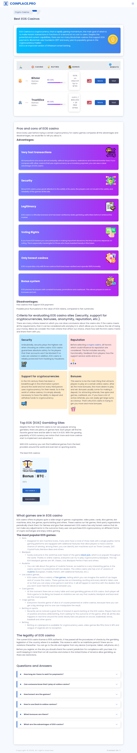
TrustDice (37, 100)
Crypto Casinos (22, 12)
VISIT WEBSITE (30, 491)
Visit (114, 81)
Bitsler (35, 78)
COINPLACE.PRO (23, 3)
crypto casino (94, 344)
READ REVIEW (30, 499)
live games (61, 577)
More (100, 81)
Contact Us (112, 750)
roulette (31, 571)
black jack (85, 555)
